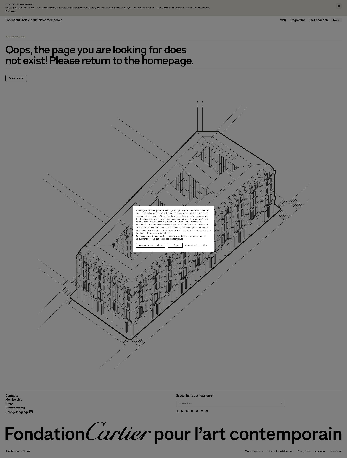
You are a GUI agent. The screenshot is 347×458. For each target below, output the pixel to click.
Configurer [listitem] (175, 245)
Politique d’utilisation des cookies (165, 227)
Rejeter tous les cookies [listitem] (196, 245)
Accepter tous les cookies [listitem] (150, 245)
